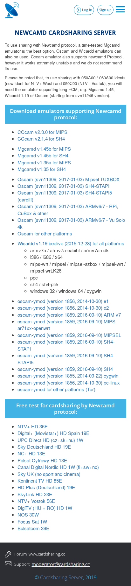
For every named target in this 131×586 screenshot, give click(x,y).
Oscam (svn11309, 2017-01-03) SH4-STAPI (63, 185)
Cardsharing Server (61, 577)
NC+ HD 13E (31, 453)
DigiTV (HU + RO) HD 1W (44, 507)
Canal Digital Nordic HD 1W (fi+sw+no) (58, 467)
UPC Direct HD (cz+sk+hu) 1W (50, 440)
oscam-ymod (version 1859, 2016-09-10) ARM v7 (69, 314)
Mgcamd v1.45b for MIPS (44, 148)
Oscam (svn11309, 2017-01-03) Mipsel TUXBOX (68, 179)
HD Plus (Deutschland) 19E (46, 487)
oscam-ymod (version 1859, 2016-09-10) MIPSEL (69, 335)
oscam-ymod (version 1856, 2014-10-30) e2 (63, 307)
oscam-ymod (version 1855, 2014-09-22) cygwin (67, 375)
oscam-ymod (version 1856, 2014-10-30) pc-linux (68, 382)
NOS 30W (28, 514)
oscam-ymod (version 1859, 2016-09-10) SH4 (65, 368)
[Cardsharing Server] (13, 9)
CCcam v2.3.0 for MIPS (42, 131)
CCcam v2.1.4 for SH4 (41, 138)
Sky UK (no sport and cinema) (48, 474)
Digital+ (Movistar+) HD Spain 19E (53, 433)
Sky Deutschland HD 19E (44, 446)
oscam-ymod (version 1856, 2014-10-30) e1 (63, 301)
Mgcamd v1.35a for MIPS (44, 162)
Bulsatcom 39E (33, 528)
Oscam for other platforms (44, 233)
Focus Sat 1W (32, 521)
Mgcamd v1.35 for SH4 (41, 169)
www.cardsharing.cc (47, 554)
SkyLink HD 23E (34, 494)
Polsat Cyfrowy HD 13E (42, 460)
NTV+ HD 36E (32, 426)
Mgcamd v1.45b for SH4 (42, 155)
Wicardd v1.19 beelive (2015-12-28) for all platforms (70, 243)
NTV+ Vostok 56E (36, 500)
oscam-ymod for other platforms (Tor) (56, 389)
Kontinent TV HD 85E (39, 480)
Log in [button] (87, 9)
